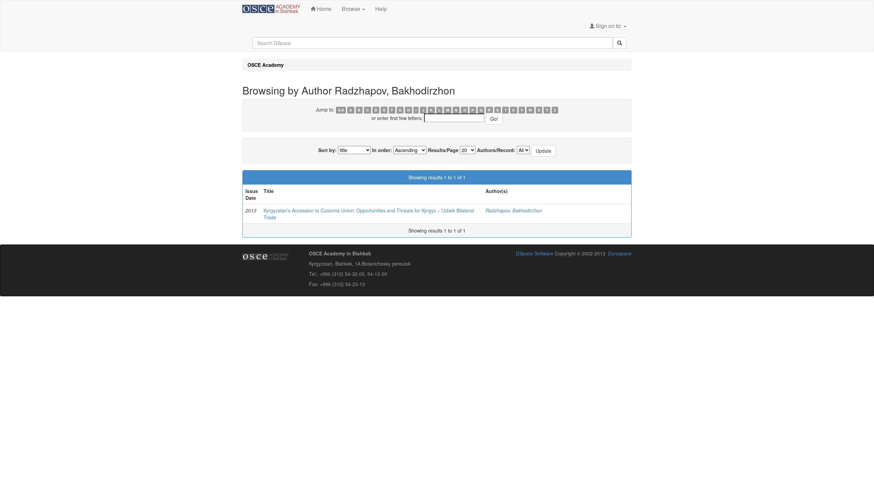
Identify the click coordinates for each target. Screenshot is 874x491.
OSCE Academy (266, 64)
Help (381, 9)
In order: (382, 150)
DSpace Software (534, 253)
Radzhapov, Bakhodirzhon (513, 210)
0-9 (341, 110)
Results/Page (443, 150)
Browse (352, 9)
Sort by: (327, 150)
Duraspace (620, 253)
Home (323, 9)
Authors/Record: (496, 150)
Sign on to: (608, 26)
